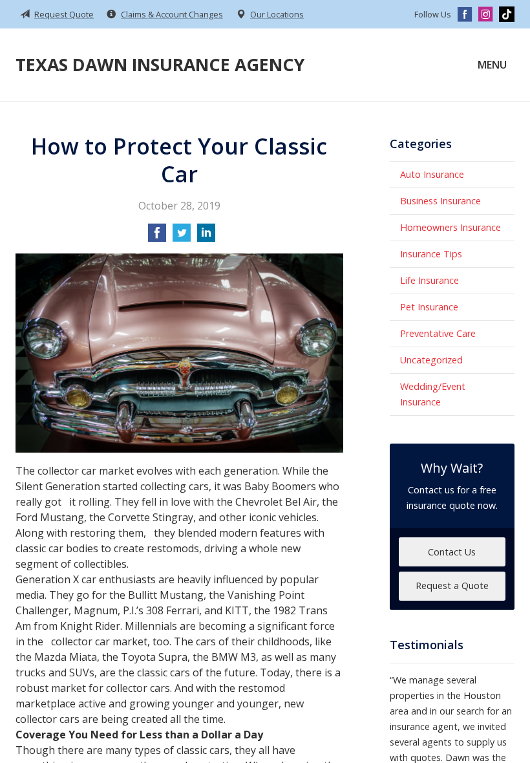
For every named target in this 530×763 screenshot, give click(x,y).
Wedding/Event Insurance (432, 394)
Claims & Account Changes (172, 14)
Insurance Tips (431, 254)
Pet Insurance (429, 307)
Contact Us (452, 552)
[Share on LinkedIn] (206, 237)
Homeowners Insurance (450, 227)
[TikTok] (506, 14)
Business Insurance (440, 201)
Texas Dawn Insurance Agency (160, 64)
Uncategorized (431, 360)
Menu (492, 65)
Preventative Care (438, 333)
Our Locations (277, 14)
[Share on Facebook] (157, 237)
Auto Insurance (432, 174)
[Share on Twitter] (182, 237)
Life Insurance (429, 280)
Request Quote (64, 14)
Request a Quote (452, 585)
